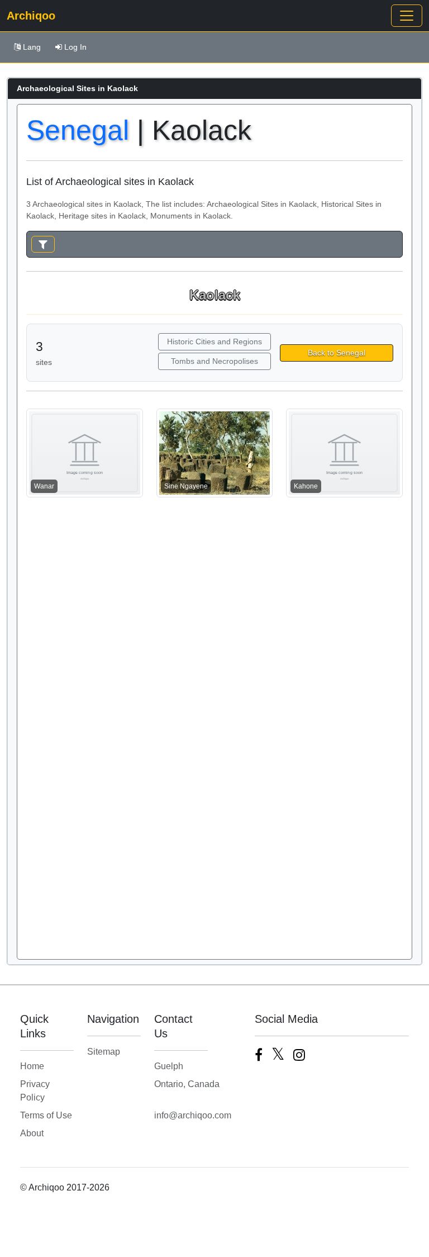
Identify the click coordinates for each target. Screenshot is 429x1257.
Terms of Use (46, 1115)
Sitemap (103, 1051)
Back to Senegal (336, 352)
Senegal (77, 130)
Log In (75, 46)
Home (32, 1066)
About (32, 1133)
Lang (32, 46)
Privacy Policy (35, 1090)
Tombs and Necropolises (214, 361)
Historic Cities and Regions (214, 341)
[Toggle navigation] (406, 15)
